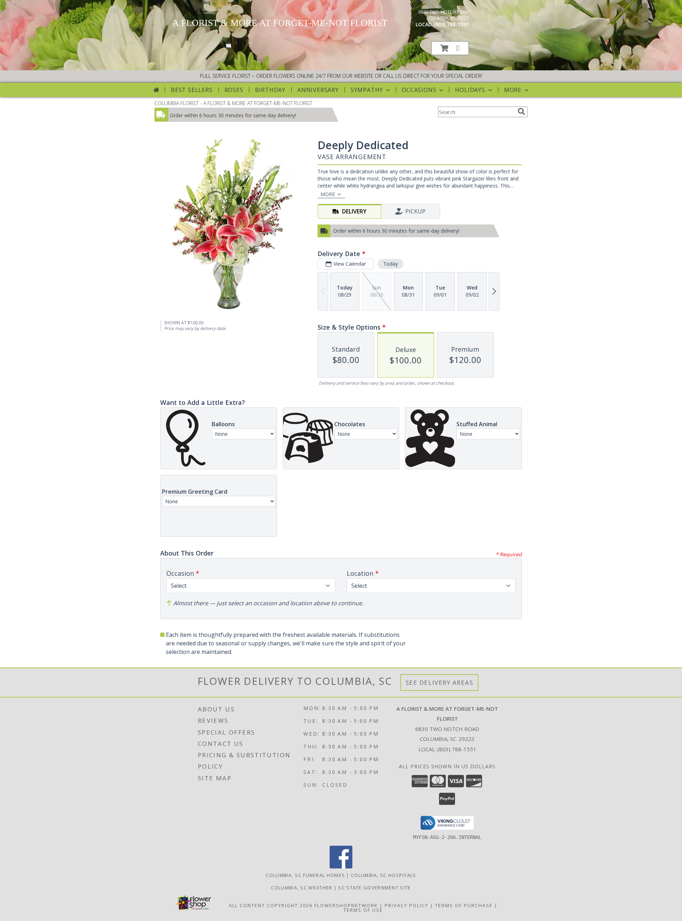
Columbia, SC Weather (301, 887)
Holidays (470, 90)
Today (390, 263)
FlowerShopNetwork (346, 905)
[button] (450, 48)
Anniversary (318, 90)
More (512, 90)
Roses (233, 90)
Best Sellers (192, 90)
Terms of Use (363, 910)
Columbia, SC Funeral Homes (305, 875)
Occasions (419, 90)
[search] (521, 111)
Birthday (270, 90)
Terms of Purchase (464, 905)
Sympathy (367, 90)
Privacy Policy (406, 905)
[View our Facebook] (341, 866)
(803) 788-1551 (451, 24)
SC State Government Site (374, 887)
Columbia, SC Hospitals (383, 875)
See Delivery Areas (439, 682)
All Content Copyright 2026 (271, 905)
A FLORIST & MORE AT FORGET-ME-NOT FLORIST (280, 23)
